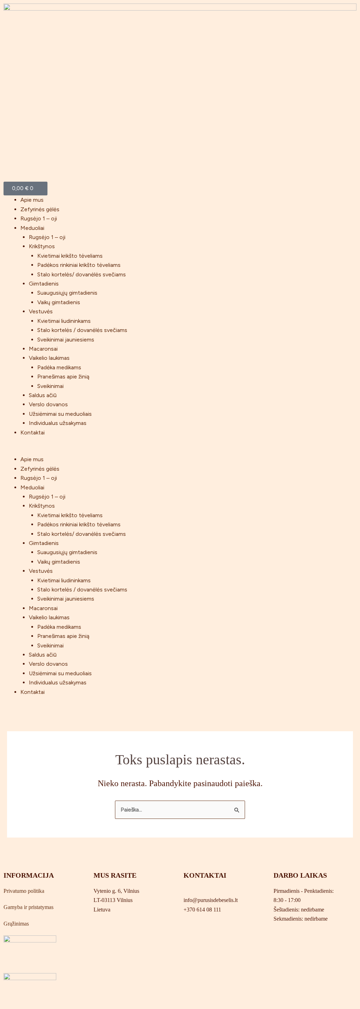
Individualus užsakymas (57, 423)
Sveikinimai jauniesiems (65, 339)
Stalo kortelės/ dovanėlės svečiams (81, 274)
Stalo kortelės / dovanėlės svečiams (82, 330)
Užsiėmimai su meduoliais (60, 414)
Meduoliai (32, 228)
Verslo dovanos (48, 404)
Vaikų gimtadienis (58, 302)
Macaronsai (43, 348)
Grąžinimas (16, 924)
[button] (180, 450)
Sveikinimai (50, 386)
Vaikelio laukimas (49, 358)
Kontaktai (32, 432)
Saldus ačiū (43, 395)
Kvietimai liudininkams (64, 321)
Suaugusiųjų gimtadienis (67, 292)
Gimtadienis (44, 283)
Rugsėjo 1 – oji (38, 218)
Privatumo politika (24, 891)
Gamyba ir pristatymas (28, 907)
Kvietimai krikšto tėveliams (70, 255)
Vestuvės (41, 311)
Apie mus (32, 199)
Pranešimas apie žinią (63, 376)
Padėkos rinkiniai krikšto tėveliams (79, 265)
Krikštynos (42, 246)
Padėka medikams (59, 367)
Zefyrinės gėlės (39, 209)
